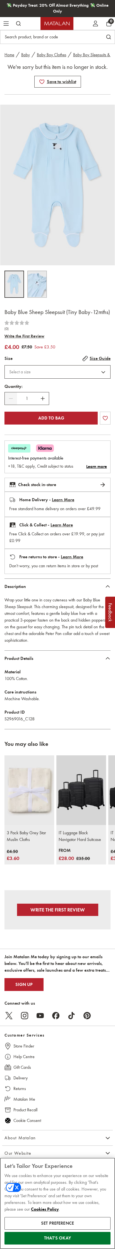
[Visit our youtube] (40, 1015)
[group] (13, 855)
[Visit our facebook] (55, 1015)
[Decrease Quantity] (11, 398)
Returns (19, 1088)
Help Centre (24, 1056)
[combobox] (57, 372)
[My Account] (95, 23)
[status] (27, 398)
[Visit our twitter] (8, 1015)
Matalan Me (24, 1099)
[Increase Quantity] (43, 398)
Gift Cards (22, 1067)
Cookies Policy (45, 1209)
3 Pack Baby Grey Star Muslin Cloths (26, 836)
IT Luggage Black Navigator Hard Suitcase (80, 836)
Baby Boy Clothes (51, 54)
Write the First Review (24, 336)
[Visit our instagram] (24, 1015)
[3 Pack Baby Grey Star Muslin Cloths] (29, 790)
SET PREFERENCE (57, 1223)
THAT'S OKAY (57, 1238)
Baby (25, 54)
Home (9, 54)
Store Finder (23, 1046)
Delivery (20, 1078)
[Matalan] (57, 23)
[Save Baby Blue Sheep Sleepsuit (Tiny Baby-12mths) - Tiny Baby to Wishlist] (42, 82)
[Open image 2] (37, 284)
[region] (57, 1203)
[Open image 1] (14, 284)
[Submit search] (18, 23)
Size (8, 358)
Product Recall (25, 1109)
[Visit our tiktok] (71, 1015)
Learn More (63, 500)
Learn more (96, 466)
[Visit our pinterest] (87, 1015)
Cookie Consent (27, 1120)
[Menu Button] (6, 23)
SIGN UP (24, 984)
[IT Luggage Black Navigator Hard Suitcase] (81, 790)
